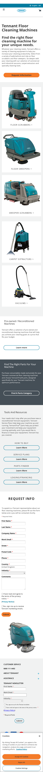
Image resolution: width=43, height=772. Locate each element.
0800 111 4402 (9, 668)
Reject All (21, 762)
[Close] (39, 736)
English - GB (36, 6)
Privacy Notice (8, 602)
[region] (21, 752)
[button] (38, 673)
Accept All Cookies (21, 757)
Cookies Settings (21, 768)
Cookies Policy (21, 749)
